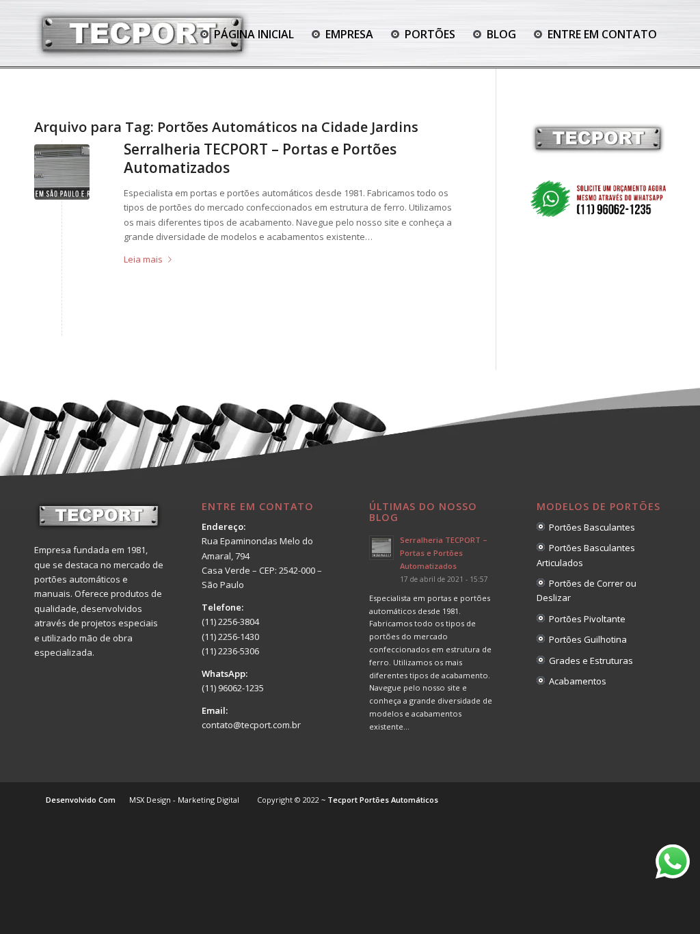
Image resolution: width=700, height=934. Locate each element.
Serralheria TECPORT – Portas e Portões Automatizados (260, 158)
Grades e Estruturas (589, 660)
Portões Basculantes (590, 527)
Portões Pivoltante (585, 619)
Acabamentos (575, 681)
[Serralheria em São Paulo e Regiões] (62, 172)
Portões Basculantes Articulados (586, 555)
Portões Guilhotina (586, 639)
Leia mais (143, 259)
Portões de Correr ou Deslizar (586, 590)
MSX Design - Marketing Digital (184, 800)
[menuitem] (247, 34)
